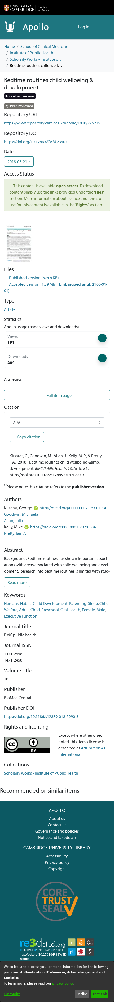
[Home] (27, 7)
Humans (11, 603)
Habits (25, 603)
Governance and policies (57, 831)
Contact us (57, 824)
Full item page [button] (59, 395)
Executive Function (20, 616)
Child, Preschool (44, 609)
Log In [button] (84, 26)
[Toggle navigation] (102, 27)
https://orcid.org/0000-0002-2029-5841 (64, 526)
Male (101, 609)
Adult (24, 609)
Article (9, 309)
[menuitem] (73, 27)
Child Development (50, 603)
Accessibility (57, 856)
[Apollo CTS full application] (57, 925)
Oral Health (70, 609)
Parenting (77, 603)
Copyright (57, 868)
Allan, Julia (13, 520)
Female (88, 609)
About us (57, 818)
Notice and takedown (57, 837)
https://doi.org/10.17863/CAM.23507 (35, 141)
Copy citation (28, 436)
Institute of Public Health (31, 52)
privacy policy (62, 983)
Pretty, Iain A (15, 533)
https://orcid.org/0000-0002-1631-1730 (73, 507)
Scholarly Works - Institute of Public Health (36, 59)
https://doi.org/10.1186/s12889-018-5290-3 (41, 716)
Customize (12, 993)
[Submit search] (65, 27)
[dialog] (57, 981)
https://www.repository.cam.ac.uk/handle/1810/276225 (52, 122)
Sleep (93, 603)
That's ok (100, 993)
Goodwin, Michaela (21, 514)
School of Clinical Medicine (44, 46)
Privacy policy (57, 862)
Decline (82, 993)
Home (9, 46)
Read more (17, 582)
